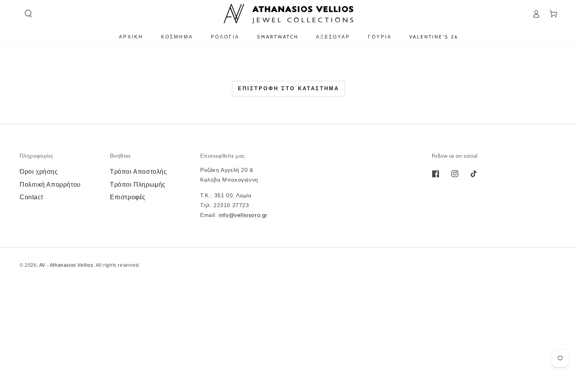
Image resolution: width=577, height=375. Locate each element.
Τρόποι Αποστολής (138, 171)
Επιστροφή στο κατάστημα (288, 88)
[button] (28, 13)
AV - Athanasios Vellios (66, 265)
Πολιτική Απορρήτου (50, 184)
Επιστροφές (128, 197)
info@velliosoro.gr (243, 215)
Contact (31, 197)
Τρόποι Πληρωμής (138, 184)
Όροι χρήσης (39, 171)
